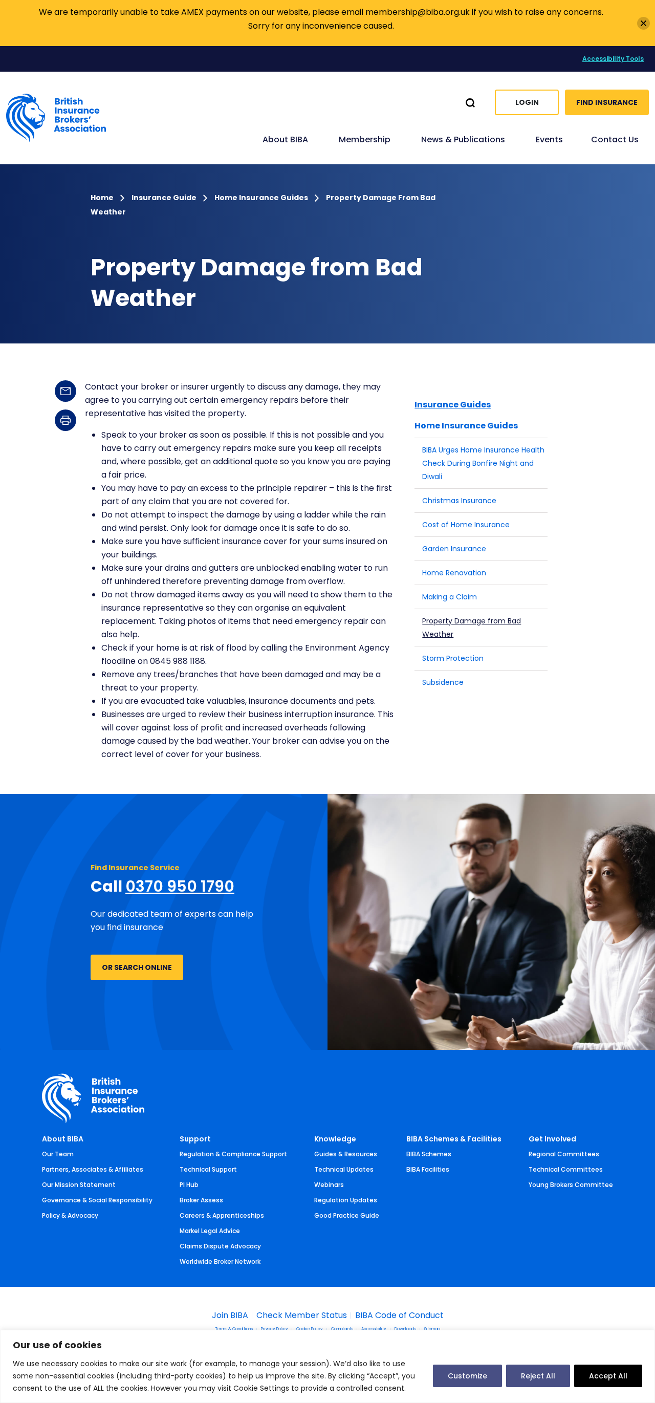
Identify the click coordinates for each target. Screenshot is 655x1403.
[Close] (643, 23)
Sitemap (432, 1329)
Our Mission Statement (79, 1184)
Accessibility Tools (613, 58)
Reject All (538, 1376)
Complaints (342, 1329)
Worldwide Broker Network (220, 1261)
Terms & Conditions (234, 1329)
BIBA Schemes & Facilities (453, 1139)
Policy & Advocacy (70, 1215)
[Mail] (65, 391)
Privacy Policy (274, 1329)
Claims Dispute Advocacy (220, 1246)
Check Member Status (301, 1315)
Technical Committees (566, 1169)
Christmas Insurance (459, 500)
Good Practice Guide (346, 1215)
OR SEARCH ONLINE (137, 967)
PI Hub (189, 1184)
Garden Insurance (454, 549)
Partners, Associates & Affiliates (92, 1169)
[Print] (65, 420)
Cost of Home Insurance (466, 525)
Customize (467, 1376)
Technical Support (208, 1169)
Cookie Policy (309, 1329)
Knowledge (335, 1139)
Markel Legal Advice (210, 1230)
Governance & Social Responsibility (97, 1200)
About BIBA (62, 1139)
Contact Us (615, 139)
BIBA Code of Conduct (399, 1315)
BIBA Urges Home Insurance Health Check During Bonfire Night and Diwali (483, 463)
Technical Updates (344, 1169)
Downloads (405, 1329)
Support (195, 1139)
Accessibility (373, 1329)
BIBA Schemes (428, 1154)
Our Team (58, 1154)
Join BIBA (230, 1315)
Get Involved (552, 1139)
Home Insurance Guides (262, 197)
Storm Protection (453, 658)
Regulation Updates (345, 1200)
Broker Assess (201, 1200)
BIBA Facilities (427, 1169)
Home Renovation (454, 573)
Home (103, 197)
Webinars (329, 1184)
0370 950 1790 (179, 886)
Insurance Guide (165, 197)
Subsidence (443, 682)
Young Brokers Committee (571, 1184)
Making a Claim (449, 597)
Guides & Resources (345, 1154)
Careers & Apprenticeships (222, 1215)
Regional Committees (564, 1154)
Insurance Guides (452, 405)
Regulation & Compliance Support (233, 1154)
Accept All (608, 1376)
